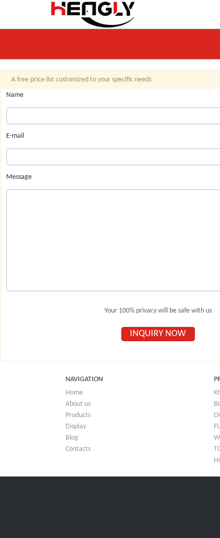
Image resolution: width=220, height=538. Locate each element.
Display (75, 426)
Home (74, 393)
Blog (71, 438)
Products (78, 415)
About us (78, 404)
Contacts (78, 449)
